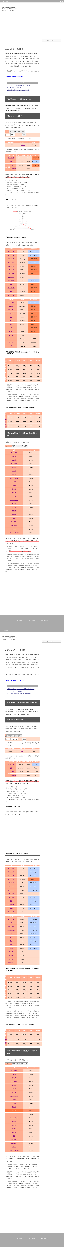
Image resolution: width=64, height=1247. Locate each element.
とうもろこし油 (14, 500)
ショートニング (14, 478)
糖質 (13, 165)
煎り (15, 131)
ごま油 (14, 471)
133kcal (22, 751)
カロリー (8, 446)
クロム (11, 342)
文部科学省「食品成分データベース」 (16, 76)
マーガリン (14, 521)
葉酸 (11, 284)
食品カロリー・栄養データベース (9, 8)
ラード (14, 496)
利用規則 (19, 620)
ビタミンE (11, 258)
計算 (24, 134)
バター (14, 529)
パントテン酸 (11, 288)
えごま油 (14, 460)
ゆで (11, 131)
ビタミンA (11, 251)
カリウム (11, 306)
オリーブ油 (14, 463)
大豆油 (14, 492)
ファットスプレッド (14, 532)
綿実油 (14, 503)
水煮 (19, 131)
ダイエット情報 (4, 1)
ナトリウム (11, 302)
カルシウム (11, 309)
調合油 (14, 489)
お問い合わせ (44, 620)
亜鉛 (11, 324)
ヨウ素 (11, 335)
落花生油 (14, 511)
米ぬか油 (14, 514)
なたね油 (14, 481)
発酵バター (14, 525)
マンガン (11, 331)
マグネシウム (11, 313)
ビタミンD (11, 255)
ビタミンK (11, 262)
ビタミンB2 (11, 269)
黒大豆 (5, 426)
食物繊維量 (13, 168)
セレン (11, 338)
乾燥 (7, 131)
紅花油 (14, 467)
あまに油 (14, 456)
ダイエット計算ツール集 (47, 40)
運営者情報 (32, 620)
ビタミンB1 (11, 266)
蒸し (23, 131)
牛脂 (14, 518)
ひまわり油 (14, 452)
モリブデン (11, 346)
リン (11, 317)
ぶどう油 (14, 507)
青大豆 (5, 421)
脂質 (11, 161)
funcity (62, 1)
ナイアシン (11, 273)
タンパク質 (11, 158)
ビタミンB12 (11, 280)
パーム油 (14, 485)
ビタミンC (11, 295)
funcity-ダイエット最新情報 (8, 7)
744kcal (23, 145)
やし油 (14, 474)
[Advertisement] (32, 26)
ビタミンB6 (11, 277)
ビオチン (11, 291)
